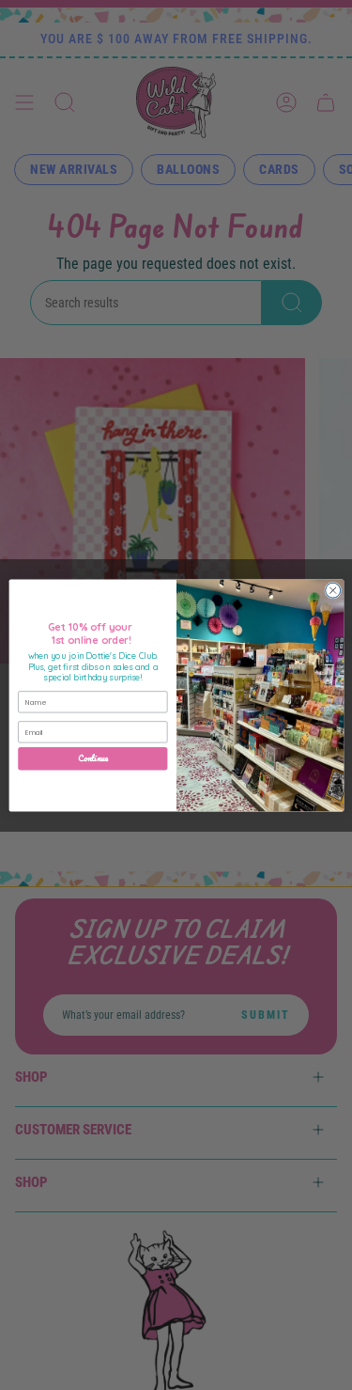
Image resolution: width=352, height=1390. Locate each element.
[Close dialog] (332, 590)
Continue (93, 758)
